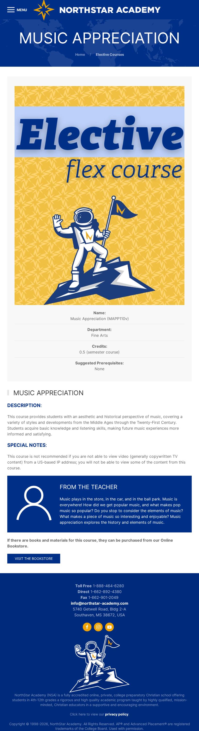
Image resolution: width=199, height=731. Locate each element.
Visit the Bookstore (34, 558)
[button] (17, 9)
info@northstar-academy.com (99, 603)
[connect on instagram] (98, 627)
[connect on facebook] (87, 627)
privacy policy (116, 714)
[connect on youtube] (109, 627)
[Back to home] (100, 9)
